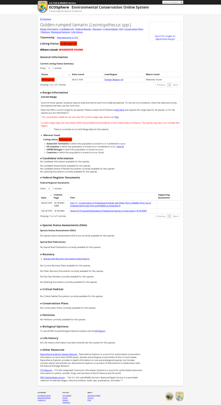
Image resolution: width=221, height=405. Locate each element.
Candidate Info (67, 29)
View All (120, 146)
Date (43, 197)
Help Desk (119, 110)
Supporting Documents (164, 196)
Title (72, 197)
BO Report (100, 331)
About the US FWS (93, 396)
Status (44, 74)
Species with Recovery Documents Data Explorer (66, 258)
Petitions (45, 32)
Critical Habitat (110, 29)
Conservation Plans (134, 29)
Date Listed (78, 74)
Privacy (65, 398)
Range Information (49, 29)
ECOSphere (45, 19)
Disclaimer (66, 402)
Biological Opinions (61, 32)
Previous (161, 84)
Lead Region (110, 74)
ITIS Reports (46, 370)
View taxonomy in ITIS (67, 37)
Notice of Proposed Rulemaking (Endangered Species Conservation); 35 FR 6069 (108, 210)
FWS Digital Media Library (52, 377)
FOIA (89, 400)
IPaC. (116, 117)
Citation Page (58, 196)
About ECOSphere (44, 398)
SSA (121, 29)
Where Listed (152, 74)
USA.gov (90, 398)
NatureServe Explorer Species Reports (58, 354)
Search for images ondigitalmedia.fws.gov (165, 37)
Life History (77, 32)
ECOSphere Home (44, 396)
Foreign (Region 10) (113, 79)
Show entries (51, 68)
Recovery (97, 29)
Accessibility (67, 396)
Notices (65, 400)
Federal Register (83, 29)
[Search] (181, 2)
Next (175, 84)
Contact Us (42, 400)
